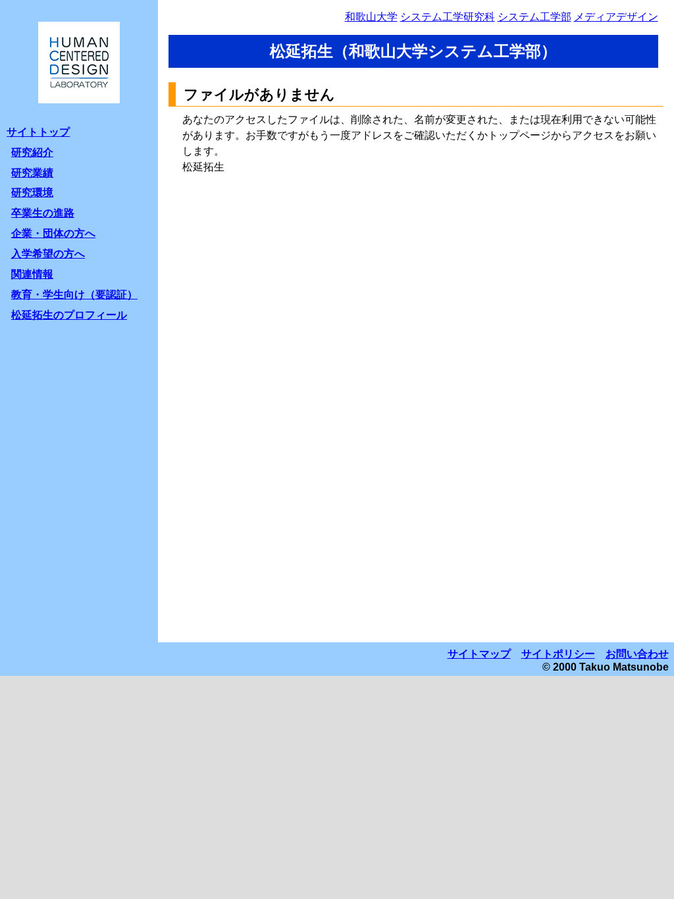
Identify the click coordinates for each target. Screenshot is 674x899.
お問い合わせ (637, 653)
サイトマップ (479, 653)
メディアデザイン (616, 16)
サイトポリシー (558, 653)
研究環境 (32, 192)
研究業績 (32, 172)
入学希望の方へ (48, 253)
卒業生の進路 (42, 212)
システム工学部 (534, 16)
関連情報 (32, 274)
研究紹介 (32, 152)
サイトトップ (38, 132)
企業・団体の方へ (53, 233)
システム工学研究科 (447, 16)
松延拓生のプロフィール (69, 315)
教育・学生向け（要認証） (74, 294)
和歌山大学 (371, 16)
